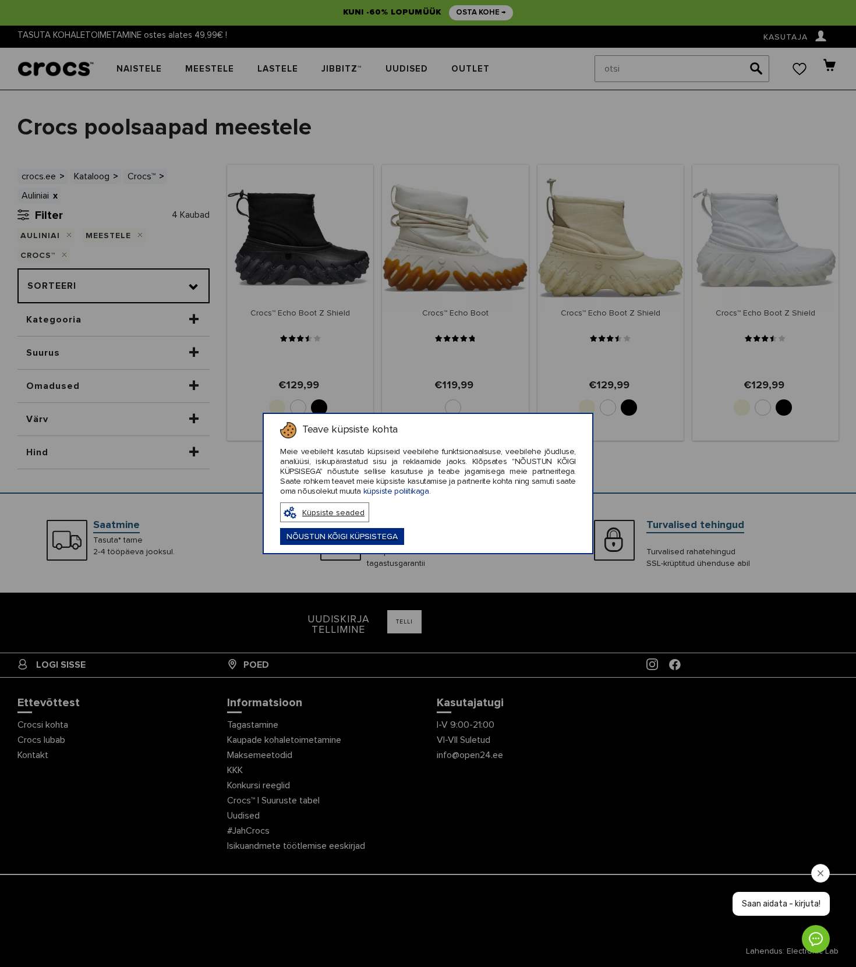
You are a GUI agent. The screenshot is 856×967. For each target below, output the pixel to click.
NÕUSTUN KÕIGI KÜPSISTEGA (342, 537)
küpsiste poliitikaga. (397, 491)
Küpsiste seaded (333, 513)
